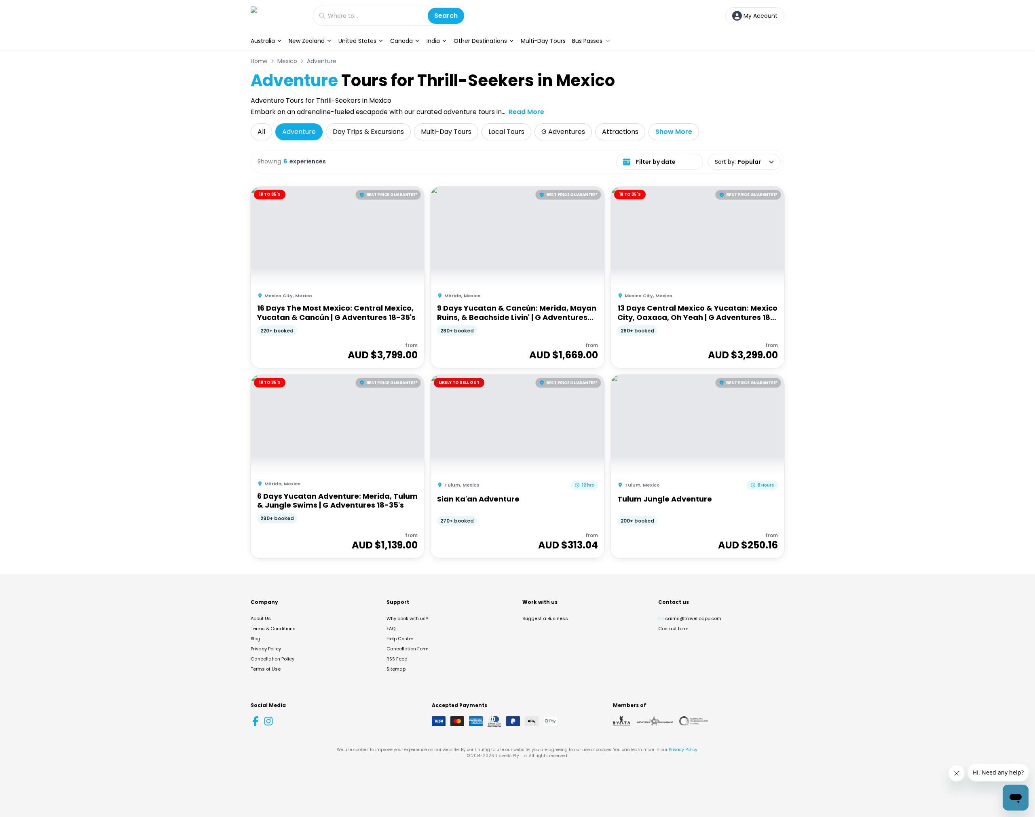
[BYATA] (621, 721)
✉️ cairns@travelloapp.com (689, 618)
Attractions (620, 131)
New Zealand (307, 41)
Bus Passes (587, 41)
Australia (263, 41)
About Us (261, 618)
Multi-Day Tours (543, 41)
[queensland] (693, 721)
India (433, 41)
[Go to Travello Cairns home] (278, 15)
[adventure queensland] (655, 721)
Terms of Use (266, 669)
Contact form (673, 628)
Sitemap (396, 669)
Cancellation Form (408, 649)
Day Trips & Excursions (368, 131)
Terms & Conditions (273, 628)
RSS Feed (397, 659)
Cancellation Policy (272, 659)
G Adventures (563, 131)
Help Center (400, 638)
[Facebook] (255, 721)
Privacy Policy (266, 649)
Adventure (321, 61)
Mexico (287, 61)
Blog (255, 638)
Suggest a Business (545, 618)
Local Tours (506, 131)
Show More (673, 131)
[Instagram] (268, 721)
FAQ (391, 628)
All (261, 131)
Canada (401, 41)
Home (259, 61)
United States (357, 41)
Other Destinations (480, 41)
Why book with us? (407, 618)
